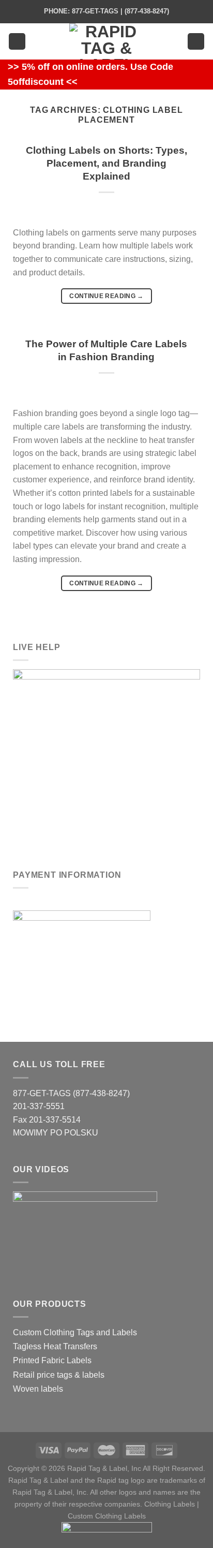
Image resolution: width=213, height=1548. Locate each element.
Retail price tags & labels (58, 1374)
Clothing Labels (169, 1504)
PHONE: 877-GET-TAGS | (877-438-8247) (106, 11)
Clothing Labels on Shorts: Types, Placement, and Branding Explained (106, 163)
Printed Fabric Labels (52, 1360)
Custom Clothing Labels (107, 1516)
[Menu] (17, 41)
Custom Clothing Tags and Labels (75, 1332)
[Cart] (196, 41)
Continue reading (106, 296)
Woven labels (38, 1388)
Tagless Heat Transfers (55, 1346)
